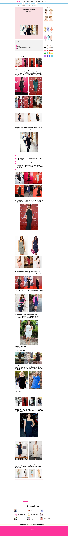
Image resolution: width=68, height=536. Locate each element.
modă (24, 1)
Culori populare (19, 45)
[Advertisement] (29, 18)
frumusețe (28, 1)
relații (32, 1)
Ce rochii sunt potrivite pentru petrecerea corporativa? (25, 47)
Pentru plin (23, 3)
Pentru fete (36, 3)
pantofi (18, 49)
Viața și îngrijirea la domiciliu (43, 1)
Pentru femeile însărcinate (30, 3)
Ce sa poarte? (19, 48)
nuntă (36, 1)
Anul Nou (18, 46)
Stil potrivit (18, 44)
